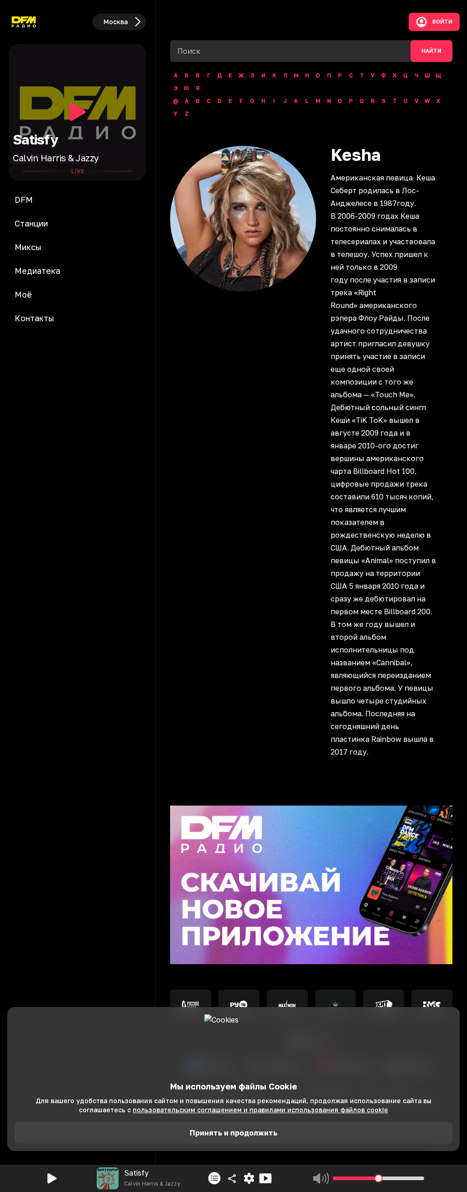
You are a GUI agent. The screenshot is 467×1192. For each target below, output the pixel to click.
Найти (431, 51)
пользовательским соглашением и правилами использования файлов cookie (260, 1110)
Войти (442, 22)
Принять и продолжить (233, 1132)
